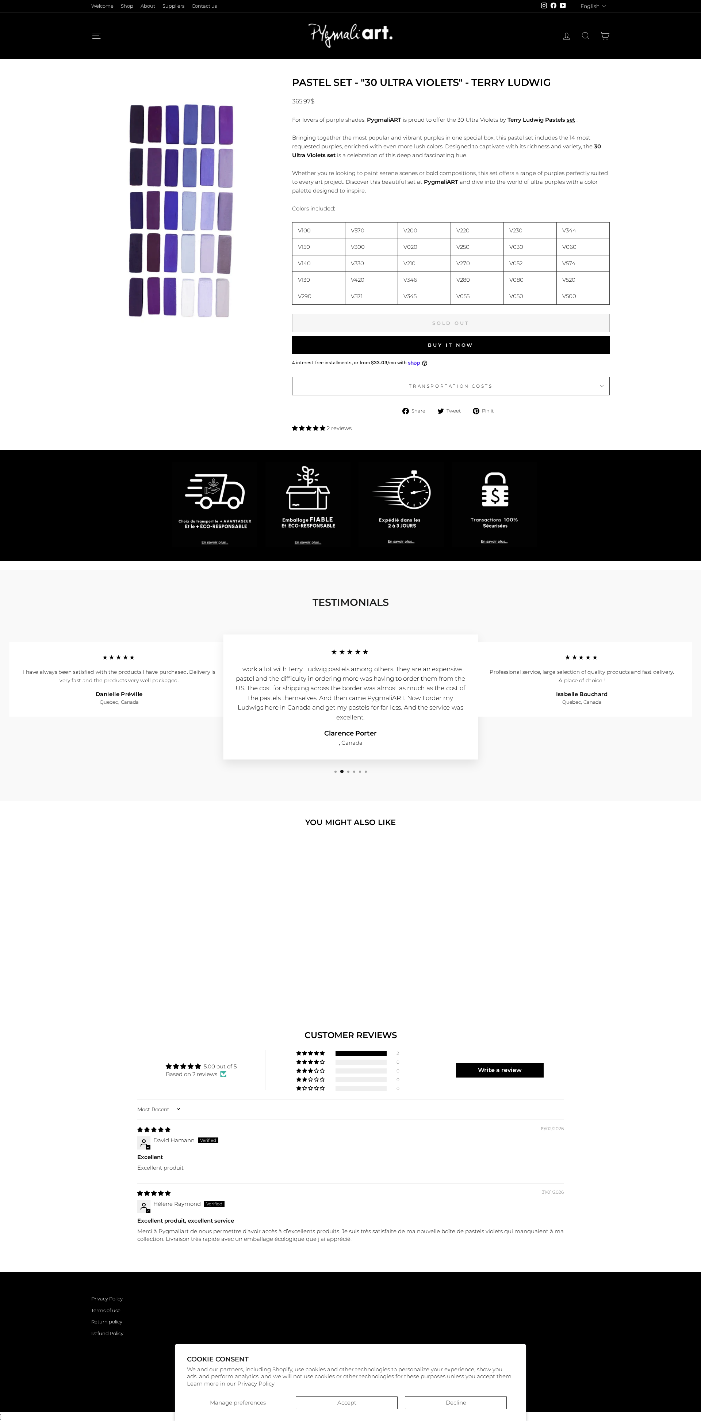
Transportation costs (451, 386)
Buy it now (451, 345)
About (148, 6)
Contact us (204, 6)
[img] (154, 1129)
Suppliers (173, 6)
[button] (309, 428)
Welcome (102, 6)
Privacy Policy (256, 1383)
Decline (456, 1402)
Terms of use (105, 1310)
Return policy (106, 1322)
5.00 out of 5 (220, 1066)
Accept (346, 1402)
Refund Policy (107, 1333)
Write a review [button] (500, 1070)
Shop (127, 6)
